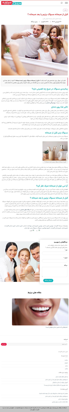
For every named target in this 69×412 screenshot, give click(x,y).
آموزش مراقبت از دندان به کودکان (60, 382)
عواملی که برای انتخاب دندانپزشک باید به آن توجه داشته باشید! (53, 393)
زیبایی (66, 368)
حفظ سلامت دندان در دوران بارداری (60, 402)
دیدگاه (65, 265)
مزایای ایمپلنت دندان (63, 399)
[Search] (62, 3)
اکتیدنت (56, 226)
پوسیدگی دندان (51, 103)
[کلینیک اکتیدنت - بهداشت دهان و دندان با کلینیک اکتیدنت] (11, 3)
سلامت (65, 10)
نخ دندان (26, 228)
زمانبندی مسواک (61, 89)
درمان (66, 366)
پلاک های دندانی (24, 210)
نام (66, 250)
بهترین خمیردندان (37, 226)
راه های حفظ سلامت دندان (62, 377)
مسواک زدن (33, 228)
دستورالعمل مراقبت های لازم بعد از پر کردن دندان (56, 380)
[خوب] (31, 231)
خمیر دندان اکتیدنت (10, 226)
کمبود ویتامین (46, 228)
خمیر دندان (19, 226)
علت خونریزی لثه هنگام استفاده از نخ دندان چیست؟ (56, 385)
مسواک (39, 228)
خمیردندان (65, 228)
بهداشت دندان (27, 226)
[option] (34, 314)
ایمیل (65, 258)
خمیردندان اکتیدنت (56, 228)
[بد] (37, 231)
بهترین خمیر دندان (48, 226)
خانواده (66, 363)
